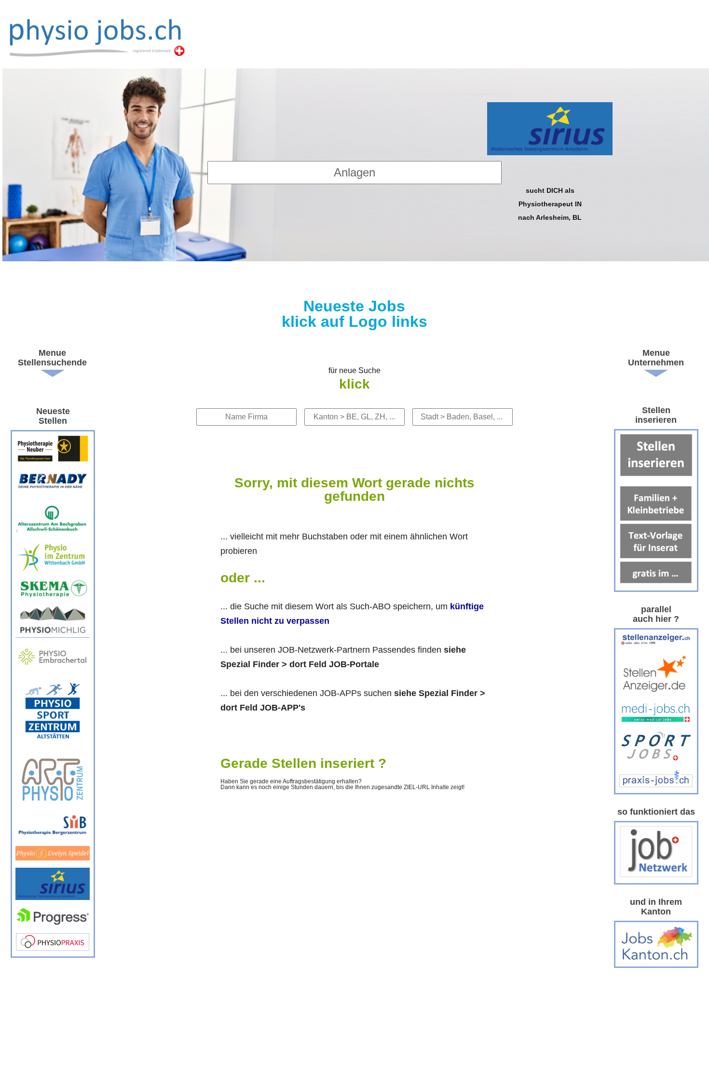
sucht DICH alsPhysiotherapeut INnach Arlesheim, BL (550, 204)
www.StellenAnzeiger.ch (99, 36)
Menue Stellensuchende (52, 357)
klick (354, 383)
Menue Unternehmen (656, 357)
